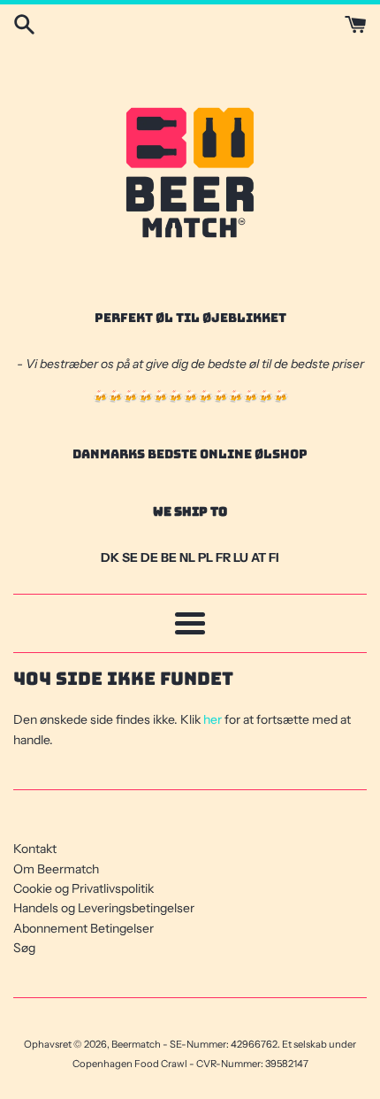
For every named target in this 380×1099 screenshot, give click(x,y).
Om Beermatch (56, 869)
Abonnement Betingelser (83, 928)
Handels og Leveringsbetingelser (103, 908)
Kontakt (35, 849)
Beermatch (136, 1044)
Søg (24, 948)
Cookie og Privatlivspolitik (83, 888)
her (212, 719)
